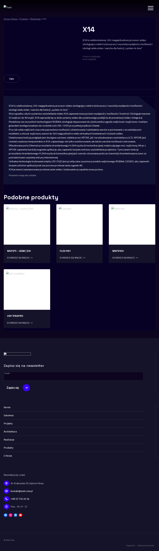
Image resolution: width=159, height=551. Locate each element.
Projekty (8, 423)
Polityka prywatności (145, 545)
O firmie (8, 455)
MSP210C (118, 251)
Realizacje (9, 439)
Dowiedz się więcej (18, 258)
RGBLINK (92, 59)
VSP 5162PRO (15, 316)
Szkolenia (9, 415)
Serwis (7, 407)
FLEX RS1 (65, 251)
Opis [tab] (11, 78)
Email (7, 373)
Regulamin (130, 545)
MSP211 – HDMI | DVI (19, 251)
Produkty (8, 447)
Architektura (10, 431)
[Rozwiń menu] (150, 8)
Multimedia (95, 56)
